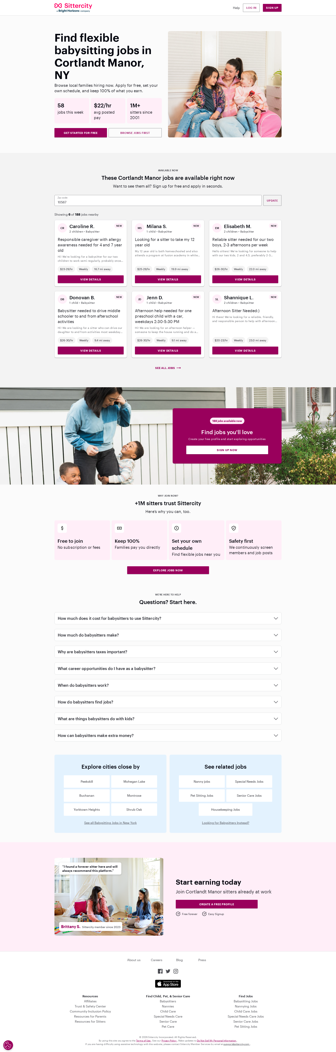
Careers (156, 960)
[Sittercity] (73, 7)
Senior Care (168, 1021)
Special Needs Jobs (249, 781)
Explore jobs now (168, 570)
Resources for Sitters (90, 1021)
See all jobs (165, 368)
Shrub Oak (134, 809)
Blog (179, 960)
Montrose (134, 795)
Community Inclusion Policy (90, 1011)
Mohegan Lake (134, 781)
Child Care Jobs (245, 1011)
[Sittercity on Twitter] (168, 971)
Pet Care (168, 1026)
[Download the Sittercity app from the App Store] (168, 984)
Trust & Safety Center (90, 1006)
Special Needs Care (168, 1016)
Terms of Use (143, 1040)
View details (90, 279)
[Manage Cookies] (8, 1045)
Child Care (168, 1011)
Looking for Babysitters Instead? (225, 823)
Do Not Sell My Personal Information (217, 1040)
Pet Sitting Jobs (202, 795)
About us (134, 960)
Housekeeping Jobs (225, 809)
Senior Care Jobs (249, 795)
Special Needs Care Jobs (246, 1016)
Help (236, 8)
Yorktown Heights (87, 809)
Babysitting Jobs (246, 1001)
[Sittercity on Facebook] (160, 971)
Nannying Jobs (246, 1006)
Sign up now (227, 450)
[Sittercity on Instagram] (175, 971)
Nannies (168, 1006)
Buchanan (86, 795)
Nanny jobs (202, 781)
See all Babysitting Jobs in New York (110, 823)
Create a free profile (216, 904)
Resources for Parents (90, 1016)
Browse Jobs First (135, 132)
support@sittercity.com (236, 1044)
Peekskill (87, 781)
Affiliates (90, 1001)
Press (202, 960)
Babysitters (168, 1001)
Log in (251, 7)
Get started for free (81, 132)
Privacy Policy (169, 1040)
